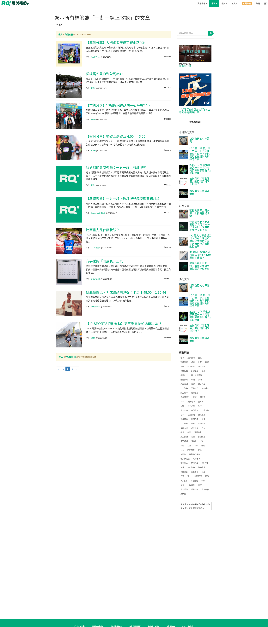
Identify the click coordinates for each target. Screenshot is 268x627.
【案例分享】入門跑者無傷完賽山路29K (115, 43)
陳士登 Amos (95, 57)
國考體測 (194, 481)
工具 (234, 3)
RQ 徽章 (183, 481)
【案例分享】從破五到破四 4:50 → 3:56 (115, 136)
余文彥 (93, 151)
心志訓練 (184, 388)
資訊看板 (202, 3)
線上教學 (184, 393)
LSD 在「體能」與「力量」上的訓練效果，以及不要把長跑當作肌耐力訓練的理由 (199, 154)
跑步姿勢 (191, 406)
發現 (213, 3)
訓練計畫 (184, 362)
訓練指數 (184, 371)
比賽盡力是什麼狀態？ (102, 230)
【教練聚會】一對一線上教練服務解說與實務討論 (123, 199)
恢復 (203, 419)
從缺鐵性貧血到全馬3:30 (104, 74)
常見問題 (184, 410)
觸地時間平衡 (194, 454)
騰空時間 (184, 441)
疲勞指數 (194, 410)
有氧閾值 (205, 489)
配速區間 (194, 371)
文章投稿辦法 (198, 508)
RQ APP (205, 463)
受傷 (182, 485)
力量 (189, 445)
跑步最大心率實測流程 (199, 192)
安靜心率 (184, 428)
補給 (196, 445)
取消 (60, 24)
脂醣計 (194, 441)
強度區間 (194, 393)
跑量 (193, 423)
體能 (193, 384)
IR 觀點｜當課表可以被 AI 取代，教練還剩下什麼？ (200, 255)
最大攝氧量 (185, 459)
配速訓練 (201, 423)
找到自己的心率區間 (199, 140)
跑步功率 (194, 428)
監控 (195, 397)
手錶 (203, 481)
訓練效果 (201, 437)
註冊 (258, 3)
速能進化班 (185, 66)
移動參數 (198, 432)
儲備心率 (194, 419)
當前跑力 (194, 388)
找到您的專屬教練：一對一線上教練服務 (116, 167)
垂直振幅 (191, 415)
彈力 (189, 476)
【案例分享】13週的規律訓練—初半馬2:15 (118, 105)
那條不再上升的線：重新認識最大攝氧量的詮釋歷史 (199, 266)
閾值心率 (194, 463)
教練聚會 (201, 467)
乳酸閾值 (198, 476)
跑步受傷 (184, 489)
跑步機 (183, 494)
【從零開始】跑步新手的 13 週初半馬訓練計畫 (194, 111)
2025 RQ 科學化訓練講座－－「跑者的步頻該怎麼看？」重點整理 (200, 169)
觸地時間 (205, 388)
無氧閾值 (194, 472)
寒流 (200, 485)
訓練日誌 (184, 419)
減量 (203, 472)
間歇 (182, 402)
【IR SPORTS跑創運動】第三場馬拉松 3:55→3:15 (123, 324)
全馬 (200, 358)
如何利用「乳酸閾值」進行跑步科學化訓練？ (199, 181)
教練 (207, 362)
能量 (193, 437)
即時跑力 (203, 397)
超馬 (207, 476)
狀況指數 (191, 366)
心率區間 (184, 384)
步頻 (200, 380)
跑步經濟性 (185, 397)
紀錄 (182, 406)
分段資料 (191, 485)
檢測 (202, 441)
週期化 (183, 375)
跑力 (193, 362)
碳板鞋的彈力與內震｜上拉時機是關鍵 (199, 213)
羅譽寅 (93, 88)
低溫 (182, 476)
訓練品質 (184, 472)
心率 (182, 415)
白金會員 (184, 423)
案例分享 (196, 459)
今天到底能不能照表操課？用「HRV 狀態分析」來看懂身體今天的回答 (199, 225)
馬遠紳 (93, 119)
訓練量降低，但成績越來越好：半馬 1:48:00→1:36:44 (126, 292)
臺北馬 (201, 402)
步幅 (200, 450)
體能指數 (184, 380)
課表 (203, 371)
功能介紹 (205, 410)
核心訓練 (191, 467)
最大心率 (201, 384)
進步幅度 (191, 450)
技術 (189, 432)
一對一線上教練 (195, 375)
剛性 (182, 467)
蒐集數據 (201, 415)
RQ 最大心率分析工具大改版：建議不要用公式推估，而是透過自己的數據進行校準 (200, 241)
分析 (182, 358)
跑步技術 (191, 358)
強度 (203, 428)
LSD (182, 450)
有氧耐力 (184, 463)
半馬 (182, 432)
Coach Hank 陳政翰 (98, 213)
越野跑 (183, 454)
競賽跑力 (191, 402)
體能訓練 (201, 366)
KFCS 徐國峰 (95, 248)
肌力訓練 (184, 437)
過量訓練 (194, 489)
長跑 (182, 445)
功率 (200, 406)
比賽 (200, 362)
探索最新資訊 (195, 122)
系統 (193, 380)
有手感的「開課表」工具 (104, 261)
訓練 (224, 3)
